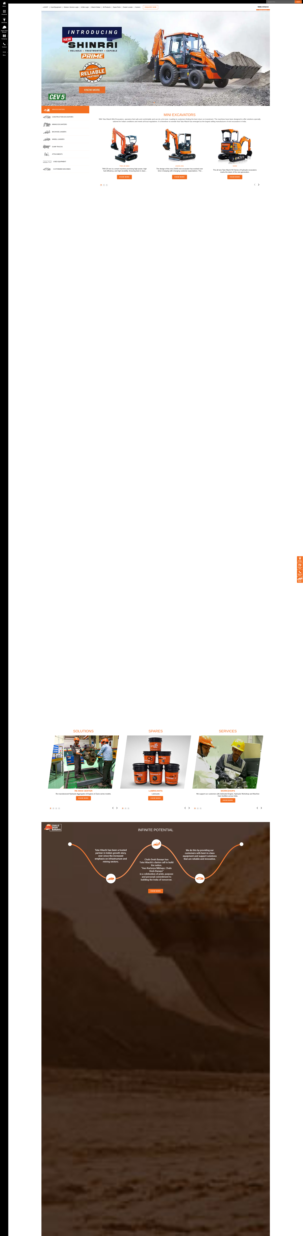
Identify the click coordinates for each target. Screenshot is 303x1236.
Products (4, 14)
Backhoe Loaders (59, 132)
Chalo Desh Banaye (4, 31)
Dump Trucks (57, 147)
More (4, 55)
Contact (4, 47)
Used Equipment (56, 7)
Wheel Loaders (58, 139)
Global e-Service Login (71, 7)
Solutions (4, 22)
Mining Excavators (59, 124)
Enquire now (150, 7)
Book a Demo (300, 581)
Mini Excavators (58, 109)
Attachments (57, 154)
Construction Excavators (62, 117)
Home (4, 6)
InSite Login (85, 7)
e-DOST (45, 7)
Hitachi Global (95, 7)
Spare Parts (117, 7)
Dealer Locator (128, 7)
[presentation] (254, 184)
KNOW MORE (124, 177)
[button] (151, 102)
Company (4, 38)
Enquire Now (300, 568)
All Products (107, 7)
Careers (137, 7)
